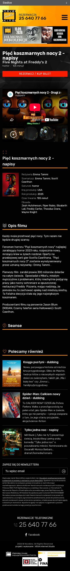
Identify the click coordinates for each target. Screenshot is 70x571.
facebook (34, 534)
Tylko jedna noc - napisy (41, 430)
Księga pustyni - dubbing (40, 362)
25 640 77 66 (32, 18)
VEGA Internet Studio (45, 546)
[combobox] (35, 3)
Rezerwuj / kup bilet (35, 73)
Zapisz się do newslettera (20, 464)
